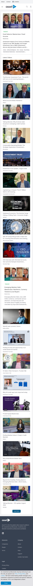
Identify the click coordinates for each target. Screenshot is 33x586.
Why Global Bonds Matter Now (12, 458)
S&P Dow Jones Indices (8, 240)
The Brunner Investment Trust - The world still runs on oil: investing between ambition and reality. (15, 79)
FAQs (19, 550)
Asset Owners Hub (7, 373)
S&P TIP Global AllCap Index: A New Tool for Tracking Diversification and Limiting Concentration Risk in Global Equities (15, 238)
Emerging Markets (7, 51)
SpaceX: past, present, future (11, 326)
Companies (5, 544)
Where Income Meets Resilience (12, 100)
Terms (3, 550)
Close (6, 583)
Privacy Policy (5, 565)
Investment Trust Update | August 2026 (15, 168)
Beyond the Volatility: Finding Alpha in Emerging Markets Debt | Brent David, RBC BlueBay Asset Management (14, 482)
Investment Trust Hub (7, 81)
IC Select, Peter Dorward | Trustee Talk (14, 371)
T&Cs (16, 573)
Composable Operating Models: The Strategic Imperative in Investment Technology (14, 147)
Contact (20, 547)
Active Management (7, 50)
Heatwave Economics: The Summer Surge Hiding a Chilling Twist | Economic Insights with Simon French (16, 215)
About (19, 544)
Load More (16, 511)
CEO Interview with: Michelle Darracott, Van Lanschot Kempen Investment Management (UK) (15, 262)
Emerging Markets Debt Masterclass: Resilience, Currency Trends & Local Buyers (15, 289)
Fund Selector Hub (7, 416)
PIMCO (4, 102)
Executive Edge (6, 264)
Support (20, 553)
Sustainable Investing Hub (8, 194)
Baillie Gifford (6, 328)
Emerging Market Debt (18, 50)
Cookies (4, 568)
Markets (5, 126)
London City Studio (23, 557)
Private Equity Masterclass (11, 414)
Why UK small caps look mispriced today (15, 392)
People (4, 547)
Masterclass (5, 38)
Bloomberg (5, 149)
